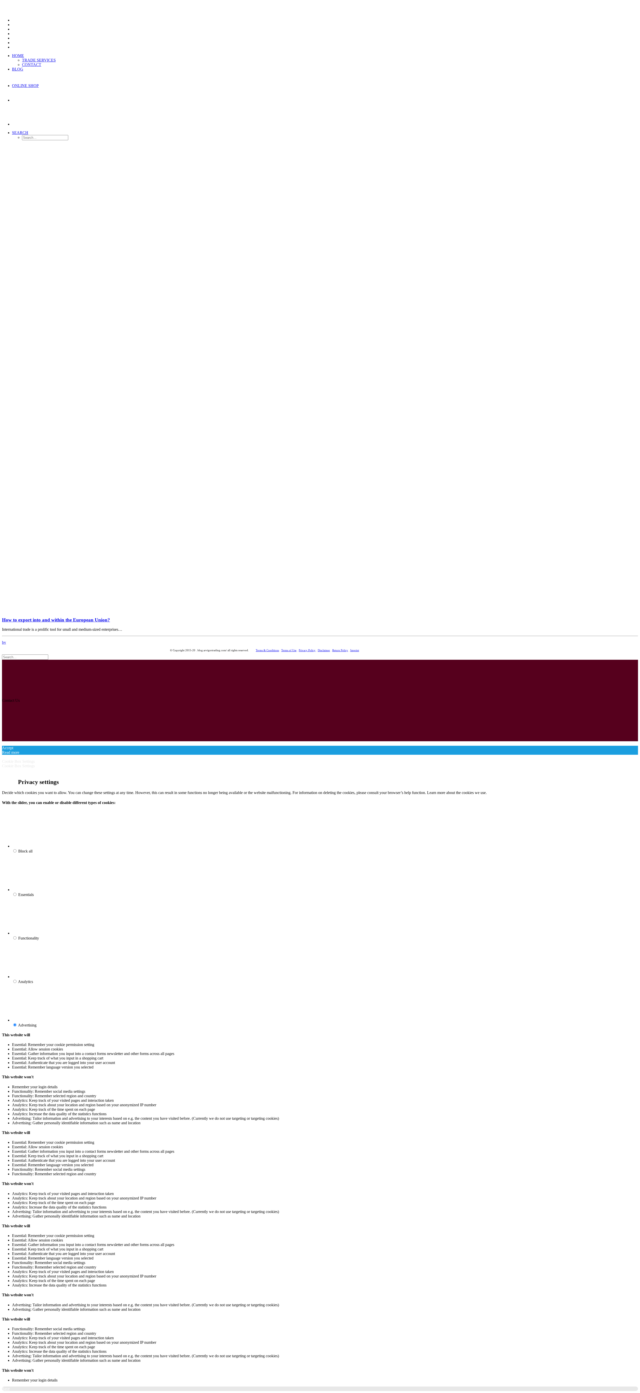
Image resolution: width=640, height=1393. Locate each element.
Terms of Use (288, 650)
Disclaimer (324, 650)
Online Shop (25, 86)
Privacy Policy (307, 650)
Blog (17, 69)
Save (6, 1388)
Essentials (26, 894)
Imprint (354, 650)
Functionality (28, 938)
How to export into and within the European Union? (56, 619)
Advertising (27, 1025)
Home (18, 56)
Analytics (25, 982)
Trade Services (39, 60)
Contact (31, 64)
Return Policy (340, 650)
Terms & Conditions (267, 650)
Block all (25, 851)
